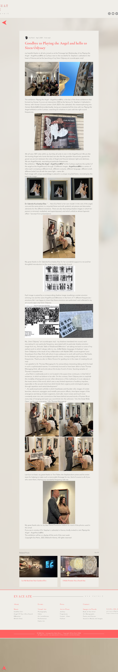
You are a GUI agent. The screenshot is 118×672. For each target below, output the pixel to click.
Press (62, 604)
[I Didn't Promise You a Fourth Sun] (80, 566)
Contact (86, 604)
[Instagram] (109, 13)
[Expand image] (42, 79)
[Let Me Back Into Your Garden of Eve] (38, 566)
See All (97, 552)
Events (40, 604)
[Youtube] (113, 13)
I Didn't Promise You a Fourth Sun (74, 581)
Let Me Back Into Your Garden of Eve (34, 581)
